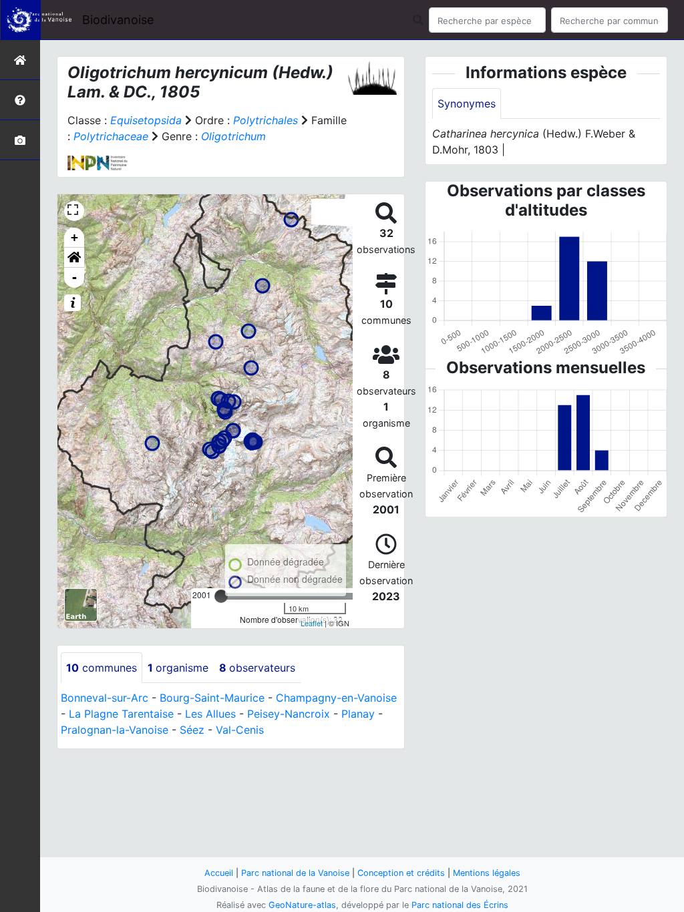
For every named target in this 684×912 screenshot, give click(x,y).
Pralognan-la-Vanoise (114, 729)
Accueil (218, 873)
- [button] (74, 277)
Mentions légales (486, 873)
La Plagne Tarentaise (121, 713)
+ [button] (74, 237)
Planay (358, 713)
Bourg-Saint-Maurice (212, 697)
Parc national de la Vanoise (295, 873)
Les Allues (210, 713)
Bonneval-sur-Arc (104, 697)
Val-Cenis (240, 729)
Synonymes (467, 103)
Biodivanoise (118, 20)
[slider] (221, 596)
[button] (74, 258)
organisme (178, 667)
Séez (192, 729)
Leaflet (312, 623)
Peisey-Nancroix (288, 713)
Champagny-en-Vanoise (336, 697)
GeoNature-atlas (302, 905)
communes (101, 667)
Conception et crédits (401, 873)
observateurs (257, 667)
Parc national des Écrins (459, 905)
